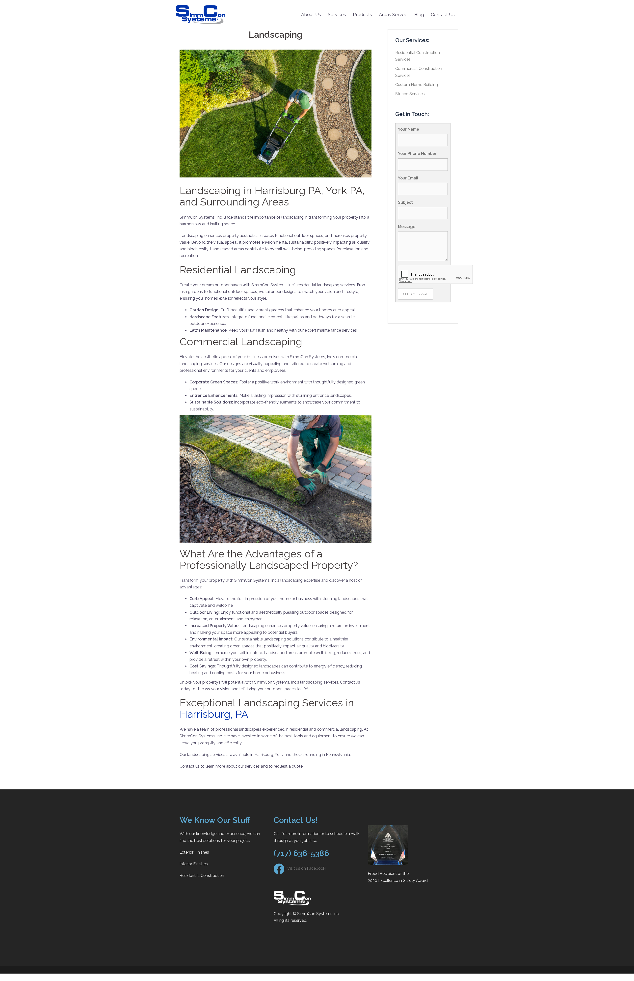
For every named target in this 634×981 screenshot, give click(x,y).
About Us (311, 14)
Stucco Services (410, 93)
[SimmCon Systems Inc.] (200, 14)
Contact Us (443, 14)
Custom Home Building (416, 84)
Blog (419, 14)
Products (362, 14)
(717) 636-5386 (301, 853)
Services (337, 14)
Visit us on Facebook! (305, 868)
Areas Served (393, 14)
